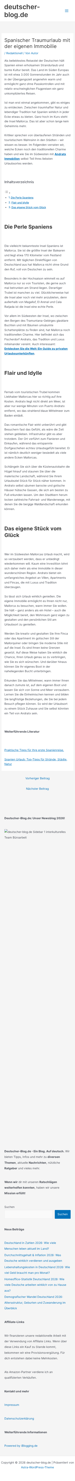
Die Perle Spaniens (22, 197)
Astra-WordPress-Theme (37, 1467)
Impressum (11, 1404)
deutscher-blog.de (22, 11)
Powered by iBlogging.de (21, 1445)
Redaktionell (14, 53)
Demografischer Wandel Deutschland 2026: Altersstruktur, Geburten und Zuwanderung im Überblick (35, 1302)
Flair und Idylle (20, 202)
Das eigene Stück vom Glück (28, 207)
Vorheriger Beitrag (37, 778)
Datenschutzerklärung (19, 1418)
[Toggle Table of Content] (7, 193)
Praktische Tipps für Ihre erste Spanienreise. (34, 750)
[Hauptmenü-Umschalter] (66, 11)
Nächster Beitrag (37, 788)
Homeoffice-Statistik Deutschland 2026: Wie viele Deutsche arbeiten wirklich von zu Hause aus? (35, 1284)
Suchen (9, 1207)
